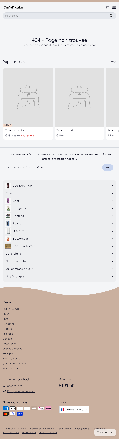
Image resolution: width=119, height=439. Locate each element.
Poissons (8, 333)
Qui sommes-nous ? (14, 363)
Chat (5, 318)
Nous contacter (12, 358)
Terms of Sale (29, 432)
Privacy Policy (81, 428)
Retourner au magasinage (80, 44)
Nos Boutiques (11, 368)
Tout (113, 61)
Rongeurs (8, 323)
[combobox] (59, 15)
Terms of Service (48, 432)
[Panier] (107, 7)
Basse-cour (9, 343)
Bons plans (9, 353)
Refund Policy (99, 428)
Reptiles (7, 328)
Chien (6, 313)
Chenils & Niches (12, 348)
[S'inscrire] (107, 167)
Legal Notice (64, 428)
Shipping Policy (11, 432)
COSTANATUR (11, 308)
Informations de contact (42, 428)
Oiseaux (7, 338)
